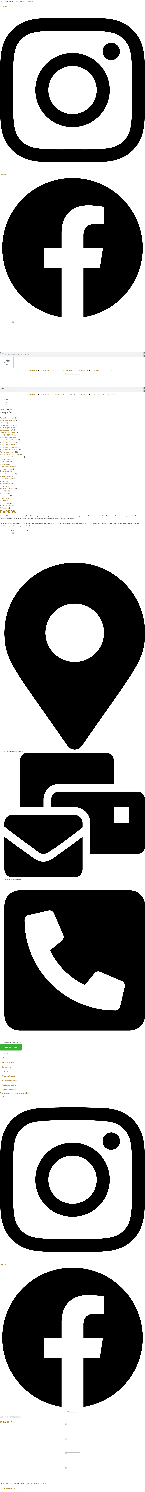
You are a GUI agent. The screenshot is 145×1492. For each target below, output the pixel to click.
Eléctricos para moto (7, 425)
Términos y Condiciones (9, 1080)
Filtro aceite (5, 462)
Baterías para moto (7, 428)
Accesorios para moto (7, 418)
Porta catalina (6, 505)
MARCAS (111, 370)
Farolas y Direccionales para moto (12, 457)
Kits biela (4, 491)
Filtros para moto (7, 459)
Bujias (3, 481)
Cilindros (4, 486)
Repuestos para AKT (8, 437)
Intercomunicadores (8, 420)
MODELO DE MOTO (7, 435)
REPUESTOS (32, 370)
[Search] (144, 354)
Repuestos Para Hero (8, 445)
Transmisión (5, 498)
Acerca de (5, 1053)
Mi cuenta (5, 1058)
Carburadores (6, 483)
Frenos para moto (7, 466)
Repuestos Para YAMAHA (9, 449)
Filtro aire (4, 464)
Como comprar (7, 1067)
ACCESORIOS (67, 370)
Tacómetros (5, 496)
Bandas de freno (6, 469)
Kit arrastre (5, 503)
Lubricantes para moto (7, 432)
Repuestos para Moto (7, 452)
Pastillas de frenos (7, 474)
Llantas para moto (6, 430)
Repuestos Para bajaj (8, 442)
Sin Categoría (4, 508)
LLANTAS (46, 370)
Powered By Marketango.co (9, 1488)
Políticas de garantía (9, 1089)
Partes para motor (7, 479)
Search (2, 353)
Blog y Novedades (8, 1062)
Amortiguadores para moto (10, 454)
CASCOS (56, 370)
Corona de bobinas (7, 488)
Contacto (5, 1071)
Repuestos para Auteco (9, 440)
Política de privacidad (9, 1085)
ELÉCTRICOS (83, 370)
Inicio (2, 409)
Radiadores (5, 493)
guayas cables (6, 476)
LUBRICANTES (99, 370)
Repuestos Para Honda (9, 447)
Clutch (3, 500)
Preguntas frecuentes (9, 1076)
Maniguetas (5, 471)
